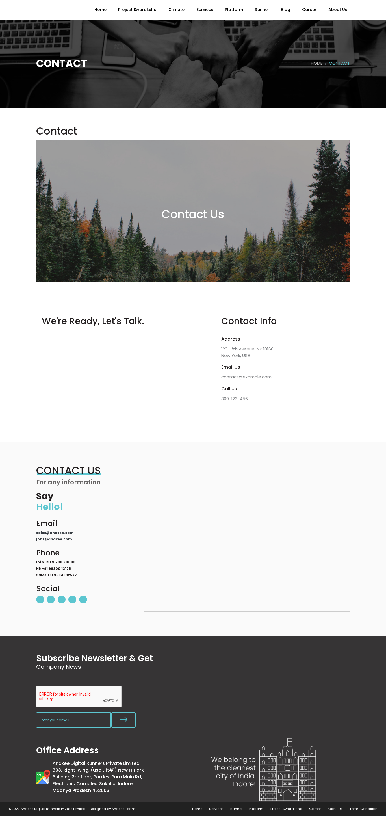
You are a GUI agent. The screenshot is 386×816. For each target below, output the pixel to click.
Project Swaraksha (286, 808)
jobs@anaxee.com (54, 539)
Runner (236, 808)
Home (316, 63)
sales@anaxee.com (55, 532)
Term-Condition (364, 808)
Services (216, 808)
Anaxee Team (123, 808)
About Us (335, 808)
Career (315, 808)
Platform (256, 808)
